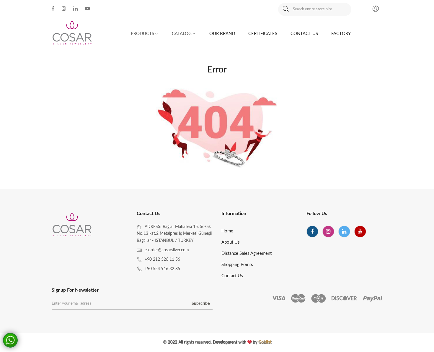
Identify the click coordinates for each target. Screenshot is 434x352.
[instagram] (328, 231)
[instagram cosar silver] (64, 8)
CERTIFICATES (262, 34)
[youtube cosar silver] (87, 8)
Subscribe (201, 304)
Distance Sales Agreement (246, 253)
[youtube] (360, 231)
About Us (230, 242)
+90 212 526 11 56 (162, 259)
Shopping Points (237, 264)
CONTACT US (304, 34)
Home (227, 231)
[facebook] (312, 231)
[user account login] (375, 10)
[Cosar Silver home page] (72, 226)
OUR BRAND (222, 34)
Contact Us (232, 276)
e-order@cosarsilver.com (167, 250)
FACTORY (341, 34)
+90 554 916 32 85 (162, 269)
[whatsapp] (11, 339)
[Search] (285, 9)
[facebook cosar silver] (53, 8)
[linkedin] (344, 231)
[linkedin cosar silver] (75, 8)
